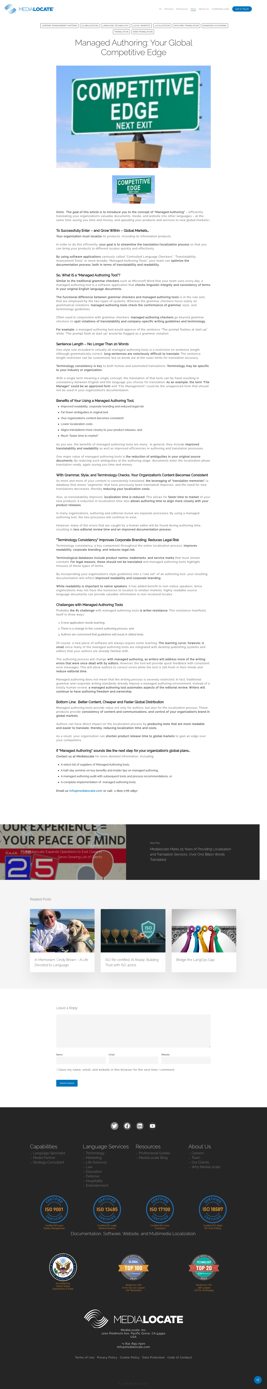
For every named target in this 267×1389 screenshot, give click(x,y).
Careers (198, 1153)
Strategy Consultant (48, 1162)
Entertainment (97, 1185)
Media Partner (44, 1158)
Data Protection (153, 1357)
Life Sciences (96, 1162)
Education (94, 1171)
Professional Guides (154, 1153)
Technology (95, 1153)
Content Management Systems (59, 26)
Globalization (89, 26)
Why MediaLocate (206, 1167)
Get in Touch (242, 9)
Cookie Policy (130, 1357)
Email (112, 1054)
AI (160, 9)
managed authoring (215, 26)
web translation (143, 32)
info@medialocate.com (85, 790)
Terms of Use (84, 1357)
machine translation (186, 26)
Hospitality (94, 1181)
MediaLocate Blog (153, 1158)
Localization (162, 26)
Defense (92, 1176)
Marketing (94, 1158)
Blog (193, 9)
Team (196, 1158)
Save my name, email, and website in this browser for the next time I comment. (117, 1069)
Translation (121, 32)
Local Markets (141, 26)
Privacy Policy (107, 1357)
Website (165, 1054)
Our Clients (200, 1162)
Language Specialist (49, 1153)
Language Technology (115, 26)
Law (89, 1167)
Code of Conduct (179, 1357)
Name (60, 1054)
